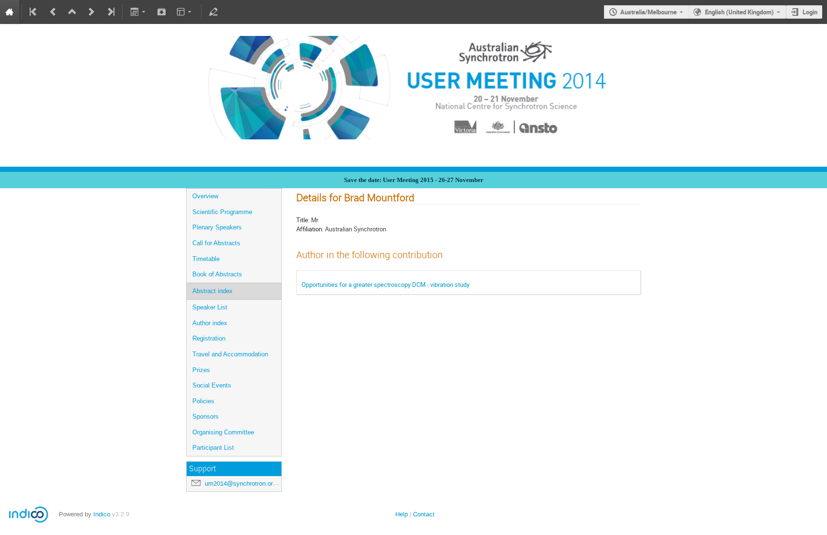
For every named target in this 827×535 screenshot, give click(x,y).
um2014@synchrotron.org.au (245, 483)
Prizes (201, 370)
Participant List (213, 447)
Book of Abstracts (217, 274)
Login (810, 12)
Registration (208, 338)
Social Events (211, 385)
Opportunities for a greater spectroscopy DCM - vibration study (385, 284)
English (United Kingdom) (739, 12)
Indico (101, 514)
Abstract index (212, 291)
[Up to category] (72, 12)
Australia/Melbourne (648, 12)
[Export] (138, 12)
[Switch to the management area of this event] (213, 12)
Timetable (206, 258)
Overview (205, 196)
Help (401, 514)
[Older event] (53, 12)
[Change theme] (185, 12)
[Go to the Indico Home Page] (9, 12)
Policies (203, 401)
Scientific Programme (222, 212)
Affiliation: (310, 229)
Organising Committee (223, 432)
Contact (424, 514)
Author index (209, 323)
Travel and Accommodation (230, 354)
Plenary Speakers (217, 227)
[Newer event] (91, 12)
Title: (303, 220)
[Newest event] (110, 12)
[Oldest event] (34, 12)
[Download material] (161, 12)
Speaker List (209, 307)
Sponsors (205, 416)
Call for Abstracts (216, 243)
